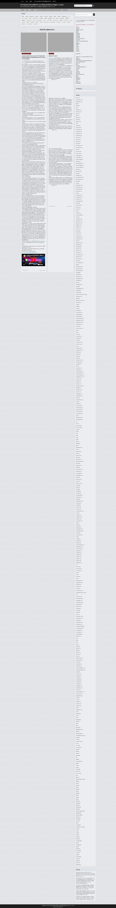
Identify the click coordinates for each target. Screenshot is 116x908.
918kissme (78, 119)
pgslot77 (78, 453)
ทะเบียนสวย (78, 737)
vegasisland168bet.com (80, 668)
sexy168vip (78, 539)
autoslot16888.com (79, 165)
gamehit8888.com (79, 270)
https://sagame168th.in (80, 61)
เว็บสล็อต (77, 846)
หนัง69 (77, 823)
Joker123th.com (79, 312)
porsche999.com (79, 469)
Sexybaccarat (78, 543)
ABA (77, 123)
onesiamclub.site (79, 409)
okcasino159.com (79, 405)
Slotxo (57, 18)
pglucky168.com (79, 447)
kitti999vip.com (79, 324)
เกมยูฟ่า (77, 831)
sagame (45, 18)
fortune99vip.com (79, 254)
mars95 (77, 366)
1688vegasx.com (79, 101)
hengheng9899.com (80, 288)
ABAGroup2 (78, 125)
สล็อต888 (32, 22)
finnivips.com (78, 248)
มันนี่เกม (77, 763)
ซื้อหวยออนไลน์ (78, 83)
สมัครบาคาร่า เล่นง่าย (53, 56)
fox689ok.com (78, 256)
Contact (30, 1)
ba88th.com (78, 169)
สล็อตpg (36, 22)
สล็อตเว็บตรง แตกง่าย (79, 29)
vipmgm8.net (78, 676)
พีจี (76, 757)
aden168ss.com (79, 133)
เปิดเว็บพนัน (78, 838)
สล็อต (71, 20)
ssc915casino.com (79, 590)
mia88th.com (78, 380)
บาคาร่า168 (49, 20)
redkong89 (78, 499)
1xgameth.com (78, 109)
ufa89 (77, 640)
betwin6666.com (79, 195)
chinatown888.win (79, 215)
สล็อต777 (77, 791)
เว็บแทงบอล (78, 852)
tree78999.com (79, 630)
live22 (77, 332)
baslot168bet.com (79, 179)
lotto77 (77, 346)
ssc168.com (78, 588)
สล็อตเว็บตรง (59, 22)
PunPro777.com (79, 483)
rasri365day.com (79, 495)
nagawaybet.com (79, 393)
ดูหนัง (34, 20)
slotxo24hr (62, 18)
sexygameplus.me (79, 546)
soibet (77, 578)
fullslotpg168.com (79, 262)
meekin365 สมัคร (65, 16)
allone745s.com (79, 145)
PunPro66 (78, 477)
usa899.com (78, 662)
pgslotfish (78, 463)
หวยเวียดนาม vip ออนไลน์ (80, 827)
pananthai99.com (79, 417)
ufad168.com (78, 648)
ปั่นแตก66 (77, 749)
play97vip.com (79, 465)
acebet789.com (79, 129)
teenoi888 (78, 610)
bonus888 (78, 36)
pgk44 (77, 445)
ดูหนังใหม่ (77, 731)
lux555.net (78, 356)
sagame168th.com (79, 529)
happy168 (50, 16)
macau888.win (78, 364)
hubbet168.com (79, 296)
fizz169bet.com (79, 252)
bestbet (77, 183)
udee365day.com (79, 634)
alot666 (77, 149)
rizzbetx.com (78, 507)
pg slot (77, 47)
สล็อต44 (77, 783)
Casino (77, 211)
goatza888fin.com (79, 278)
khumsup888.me (79, 314)
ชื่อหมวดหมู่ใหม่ (78, 719)
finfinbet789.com (79, 242)
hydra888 (78, 298)
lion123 (77, 330)
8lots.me (77, 113)
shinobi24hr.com (79, 548)
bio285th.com (78, 199)
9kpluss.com (78, 121)
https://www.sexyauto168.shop (82, 41)
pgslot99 (78, 457)
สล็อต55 (77, 787)
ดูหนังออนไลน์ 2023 (79, 729)
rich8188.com (78, 503)
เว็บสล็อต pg (30, 24)
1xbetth (77, 46)
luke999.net (78, 352)
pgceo (77, 437)
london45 (78, 340)
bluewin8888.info (79, 201)
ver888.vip (78, 672)
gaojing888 (78, 272)
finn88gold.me (79, 244)
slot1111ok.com (79, 568)
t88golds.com (78, 606)
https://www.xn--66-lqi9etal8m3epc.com (84, 60)
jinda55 (55, 16)
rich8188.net (78, 505)
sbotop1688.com (79, 535)
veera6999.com (79, 664)
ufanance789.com (79, 658)
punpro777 (78, 82)
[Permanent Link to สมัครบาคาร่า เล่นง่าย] (61, 42)
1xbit (77, 107)
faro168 (41, 16)
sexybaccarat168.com (26, 53)
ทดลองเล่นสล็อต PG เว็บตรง (80, 735)
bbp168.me (78, 181)
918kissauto (32, 16)
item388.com (78, 302)
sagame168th (78, 527)
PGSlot (26, 18)
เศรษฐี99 (77, 854)
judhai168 (78, 34)
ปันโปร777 (78, 753)
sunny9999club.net (79, 602)
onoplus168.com (79, 413)
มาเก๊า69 (77, 765)
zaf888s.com (78, 701)
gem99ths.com (79, 274)
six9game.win (78, 554)
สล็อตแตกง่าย (78, 817)
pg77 (23, 18)
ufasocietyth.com (79, 660)
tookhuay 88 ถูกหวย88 (80, 626)
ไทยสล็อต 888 (78, 864)
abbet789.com (79, 127)
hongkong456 (78, 292)
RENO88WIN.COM (79, 501)
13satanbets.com (79, 99)
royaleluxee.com (79, 517)
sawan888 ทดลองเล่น (79, 531)
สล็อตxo (41, 22)
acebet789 (37, 16)
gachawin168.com (79, 266)
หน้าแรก (22, 1)
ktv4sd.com (78, 326)
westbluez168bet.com (80, 691)
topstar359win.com (80, 628)
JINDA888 (78, 37)
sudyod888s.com (79, 600)
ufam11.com (78, 652)
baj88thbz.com (79, 175)
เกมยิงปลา (77, 829)
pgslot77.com (78, 455)
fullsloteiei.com (79, 258)
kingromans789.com (80, 318)
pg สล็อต (77, 429)
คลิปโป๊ (77, 44)
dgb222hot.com (79, 221)
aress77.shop (78, 151)
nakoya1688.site (79, 395)
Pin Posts (54, 1)
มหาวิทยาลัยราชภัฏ (79, 761)
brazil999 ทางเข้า (79, 205)
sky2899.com (78, 556)
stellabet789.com (79, 598)
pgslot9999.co (79, 459)
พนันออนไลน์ (78, 755)
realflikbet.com (79, 497)
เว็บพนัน (77, 842)
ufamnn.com (78, 654)
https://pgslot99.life (80, 38)
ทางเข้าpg (77, 739)
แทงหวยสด (78, 858)
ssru (77, 594)
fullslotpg (46, 16)
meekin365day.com (79, 372)
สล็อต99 (23, 22)
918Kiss (27, 16)
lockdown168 (78, 338)
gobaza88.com (78, 280)
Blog (27, 1)
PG (69, 16)
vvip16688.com (79, 680)
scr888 (77, 537)
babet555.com (79, 171)
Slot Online (78, 566)
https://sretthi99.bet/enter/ (81, 294)
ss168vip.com (78, 584)
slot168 (77, 28)
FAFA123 (77, 241)
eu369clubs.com (79, 239)
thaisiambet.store (79, 616)
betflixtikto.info (79, 189)
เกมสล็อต (64, 22)
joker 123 (78, 63)
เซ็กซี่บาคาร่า (24, 24)
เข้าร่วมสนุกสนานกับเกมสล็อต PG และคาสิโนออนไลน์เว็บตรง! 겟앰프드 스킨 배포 (42, 5)
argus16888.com (79, 155)
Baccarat (77, 173)
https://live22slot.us (80, 74)
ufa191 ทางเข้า (78, 636)
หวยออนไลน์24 (78, 825)
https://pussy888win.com (81, 66)
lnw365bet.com (79, 336)
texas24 (77, 614)
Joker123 (59, 16)
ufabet (77, 644)
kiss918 (77, 49)
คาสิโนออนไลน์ (29, 20)
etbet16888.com (79, 237)
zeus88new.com (79, 709)
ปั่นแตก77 (77, 751)
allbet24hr (78, 143)
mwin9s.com (78, 391)
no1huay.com (78, 403)
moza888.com (78, 387)
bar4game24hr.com (79, 177)
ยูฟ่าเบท (77, 767)
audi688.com (78, 161)
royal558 (77, 513)
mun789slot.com (79, 389)
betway (77, 193)
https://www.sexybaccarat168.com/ (30, 252)
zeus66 (77, 707)
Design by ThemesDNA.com (58, 906)
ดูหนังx (77, 725)
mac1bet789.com (79, 362)
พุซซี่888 (61, 20)
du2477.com (78, 229)
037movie (78, 97)
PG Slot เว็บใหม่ (79, 427)
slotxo (77, 42)
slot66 (77, 32)
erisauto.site (78, 233)
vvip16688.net (79, 682)
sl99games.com (79, 562)
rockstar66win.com (79, 511)
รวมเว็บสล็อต (78, 769)
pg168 (77, 431)
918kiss (77, 58)
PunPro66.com (79, 479)
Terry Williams (42, 270)
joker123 (77, 27)
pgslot (77, 70)
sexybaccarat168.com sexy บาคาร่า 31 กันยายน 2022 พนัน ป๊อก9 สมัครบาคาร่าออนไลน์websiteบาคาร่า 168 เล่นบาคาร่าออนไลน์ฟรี (33, 57)
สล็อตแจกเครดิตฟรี (79, 815)
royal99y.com (78, 515)
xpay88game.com (79, 695)
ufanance (23, 20)
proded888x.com (79, 475)
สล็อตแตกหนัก (78, 819)
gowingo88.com (79, 284)
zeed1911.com (78, 703)
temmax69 (67, 18)
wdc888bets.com (79, 686)
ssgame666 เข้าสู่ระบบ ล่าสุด (81, 592)
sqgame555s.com (79, 582)
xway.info (77, 697)
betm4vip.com (79, 191)
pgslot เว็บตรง (78, 451)
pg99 (77, 435)
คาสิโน (77, 711)
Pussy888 (41, 18)
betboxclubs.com (79, 185)
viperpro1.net (78, 674)
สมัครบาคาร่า (66, 20)
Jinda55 (77, 304)
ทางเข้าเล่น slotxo (79, 741)
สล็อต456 (77, 785)
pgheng (77, 441)
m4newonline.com (79, 360)
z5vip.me (78, 699)
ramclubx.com (78, 493)
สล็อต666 (77, 789)
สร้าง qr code (78, 773)
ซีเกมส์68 (77, 721)
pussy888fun (78, 491)
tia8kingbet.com (79, 618)
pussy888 (78, 39)
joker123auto (78, 310)
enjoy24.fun (78, 231)
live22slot (78, 334)
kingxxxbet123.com (79, 320)
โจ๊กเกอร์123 (35, 24)
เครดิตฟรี (68, 22)
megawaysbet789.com (80, 376)
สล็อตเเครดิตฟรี (78, 813)
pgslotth (78, 51)
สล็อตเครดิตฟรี (52, 22)
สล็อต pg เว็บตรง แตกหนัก (80, 779)
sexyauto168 (78, 541)
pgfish (77, 439)
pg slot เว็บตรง (35, 18)
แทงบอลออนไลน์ (78, 856)
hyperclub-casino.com (80, 300)
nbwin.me (78, 397)
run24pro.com (78, 519)
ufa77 (77, 638)
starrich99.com (79, 596)
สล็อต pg (77, 777)
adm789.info (78, 137)
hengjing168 (78, 290)
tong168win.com (79, 622)
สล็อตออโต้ (77, 805)
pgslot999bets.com (80, 461)
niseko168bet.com (79, 399)
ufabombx (78, 646)
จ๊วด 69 (77, 715)
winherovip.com (79, 693)
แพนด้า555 (78, 860)
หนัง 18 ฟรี (78, 821)
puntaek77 (78, 487)
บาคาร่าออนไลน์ (55, 20)
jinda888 (77, 306)
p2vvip (77, 415)
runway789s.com (79, 521)
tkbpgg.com (78, 620)
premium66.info (79, 473)
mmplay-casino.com (80, 386)
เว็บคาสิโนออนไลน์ (79, 840)
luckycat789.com (79, 348)
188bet (23, 16)
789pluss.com (78, 111)
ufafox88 (77, 650)
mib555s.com (78, 384)
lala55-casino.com (79, 328)
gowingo (77, 282)
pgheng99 (78, 71)
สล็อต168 (27, 22)
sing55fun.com (79, 550)
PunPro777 (78, 481)
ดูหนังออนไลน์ (39, 20)
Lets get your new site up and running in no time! (42, 1)
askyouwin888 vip (79, 159)
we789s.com (78, 690)
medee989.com (79, 368)
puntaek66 (78, 485)
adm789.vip (78, 139)
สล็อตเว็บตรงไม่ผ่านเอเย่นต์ (80, 811)
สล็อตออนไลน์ (46, 22)
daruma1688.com (79, 219)
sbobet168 (78, 533)
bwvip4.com (78, 207)
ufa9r (77, 642)
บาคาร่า (44, 20)
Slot (54, 18)
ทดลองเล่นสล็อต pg (79, 733)
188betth (78, 105)
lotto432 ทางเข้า (79, 342)
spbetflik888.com (79, 580)
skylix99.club (78, 558)
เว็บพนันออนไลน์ (78, 844)
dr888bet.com (78, 225)
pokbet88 (78, 467)
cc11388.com (78, 213)
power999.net (78, 471)
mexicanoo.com (79, 378)
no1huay (77, 401)
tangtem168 (78, 608)
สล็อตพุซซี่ (77, 801)
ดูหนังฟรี (77, 76)
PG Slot (30, 18)
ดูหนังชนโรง (78, 79)
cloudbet (78, 217)
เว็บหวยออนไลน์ (78, 850)
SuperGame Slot (79, 604)
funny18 (77, 264)
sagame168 (50, 18)
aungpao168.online (79, 163)
